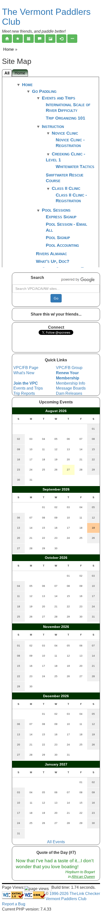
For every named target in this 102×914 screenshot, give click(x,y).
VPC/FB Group (69, 368)
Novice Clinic (65, 133)
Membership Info (70, 383)
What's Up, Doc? (52, 261)
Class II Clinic (66, 188)
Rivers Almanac (51, 253)
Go (56, 298)
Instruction (53, 126)
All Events (56, 842)
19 (93, 527)
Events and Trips (58, 98)
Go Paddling (44, 91)
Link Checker (88, 893)
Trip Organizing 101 (65, 118)
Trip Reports (24, 393)
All (6, 73)
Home (8, 49)
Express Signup (61, 216)
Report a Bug (13, 904)
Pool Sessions (56, 210)
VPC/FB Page (25, 368)
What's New (23, 373)
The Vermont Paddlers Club (46, 17)
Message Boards (71, 388)
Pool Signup (58, 237)
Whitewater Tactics (75, 166)
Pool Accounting (62, 245)
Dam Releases (69, 393)
